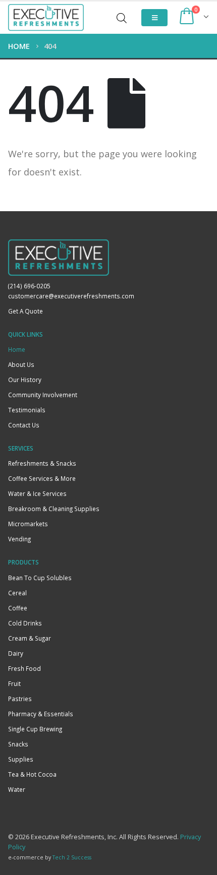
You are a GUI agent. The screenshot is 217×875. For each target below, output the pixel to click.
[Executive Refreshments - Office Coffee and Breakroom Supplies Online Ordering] (46, 17)
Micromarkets (28, 524)
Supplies (20, 759)
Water (16, 789)
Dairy (15, 653)
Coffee (17, 608)
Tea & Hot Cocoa (32, 774)
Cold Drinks (25, 623)
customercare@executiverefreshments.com (71, 296)
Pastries (20, 699)
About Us (21, 364)
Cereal (17, 593)
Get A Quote (25, 311)
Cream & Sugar (29, 638)
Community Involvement (42, 395)
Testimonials (26, 410)
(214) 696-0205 (29, 286)
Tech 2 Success (71, 857)
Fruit (14, 683)
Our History (24, 380)
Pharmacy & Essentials (40, 714)
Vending (19, 539)
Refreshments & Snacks (42, 463)
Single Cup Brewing (35, 729)
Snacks (18, 744)
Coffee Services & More (42, 478)
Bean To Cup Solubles (40, 578)
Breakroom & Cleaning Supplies (53, 509)
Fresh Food (24, 668)
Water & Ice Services (37, 493)
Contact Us (23, 425)
